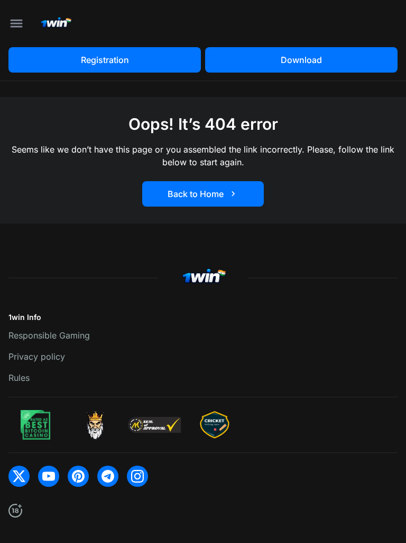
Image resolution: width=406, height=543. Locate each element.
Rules (19, 377)
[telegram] (107, 476)
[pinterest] (78, 476)
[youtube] (48, 476)
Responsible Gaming (49, 335)
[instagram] (137, 476)
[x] (19, 476)
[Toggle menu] (16, 23)
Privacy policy (36, 356)
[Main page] (55, 23)
